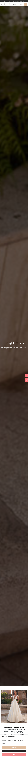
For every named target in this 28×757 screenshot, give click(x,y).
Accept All (14, 747)
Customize (14, 751)
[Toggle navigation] (25, 4)
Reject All (14, 754)
